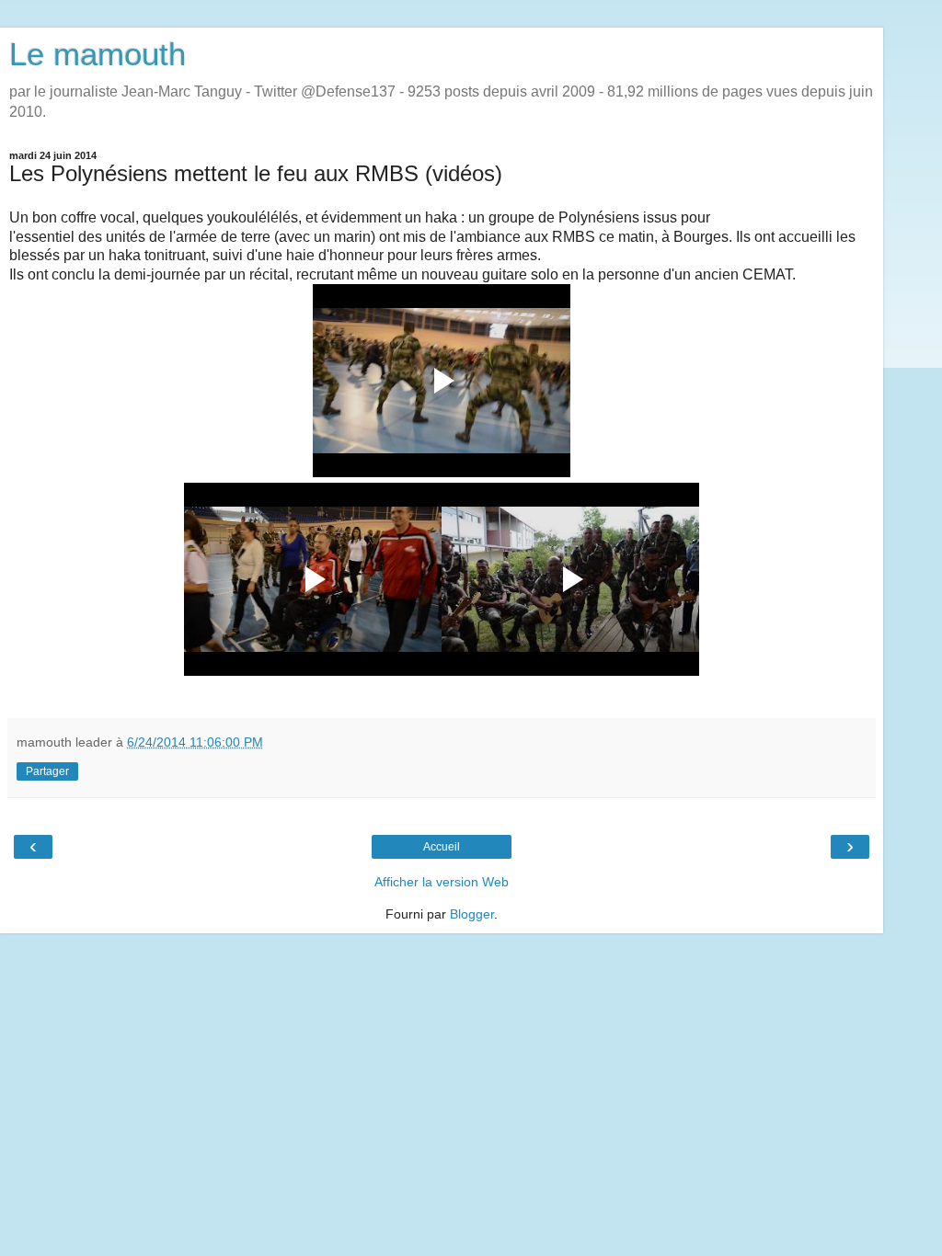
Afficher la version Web (441, 881)
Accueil (441, 846)
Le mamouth (97, 54)
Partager (47, 771)
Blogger (472, 914)
